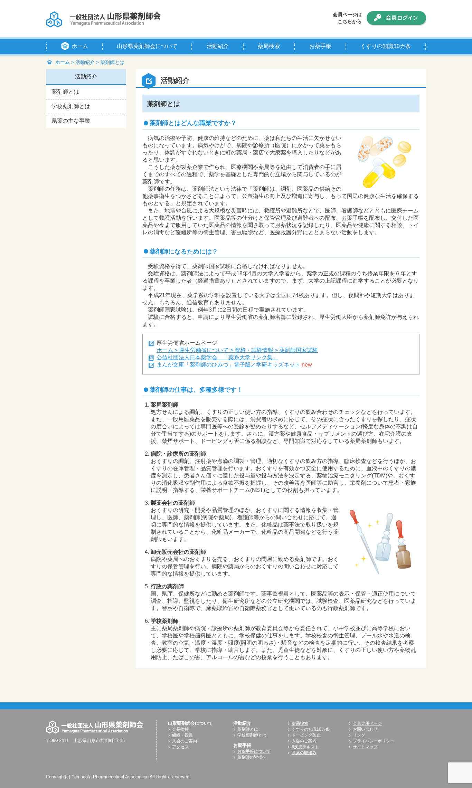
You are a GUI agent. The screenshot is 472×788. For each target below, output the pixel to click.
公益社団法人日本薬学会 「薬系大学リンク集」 (217, 357)
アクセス (180, 746)
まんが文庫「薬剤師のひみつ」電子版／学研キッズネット (228, 365)
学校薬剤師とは (70, 106)
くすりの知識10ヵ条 (311, 729)
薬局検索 (300, 723)
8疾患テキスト (305, 746)
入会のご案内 (184, 741)
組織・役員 (182, 735)
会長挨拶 (180, 729)
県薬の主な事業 (70, 121)
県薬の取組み (304, 752)
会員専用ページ (367, 723)
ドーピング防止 (306, 735)
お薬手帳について (254, 751)
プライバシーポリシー (373, 741)
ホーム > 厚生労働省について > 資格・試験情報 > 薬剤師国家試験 (237, 350)
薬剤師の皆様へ (251, 757)
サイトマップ (365, 746)
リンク (359, 735)
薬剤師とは (65, 92)
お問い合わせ (365, 729)
